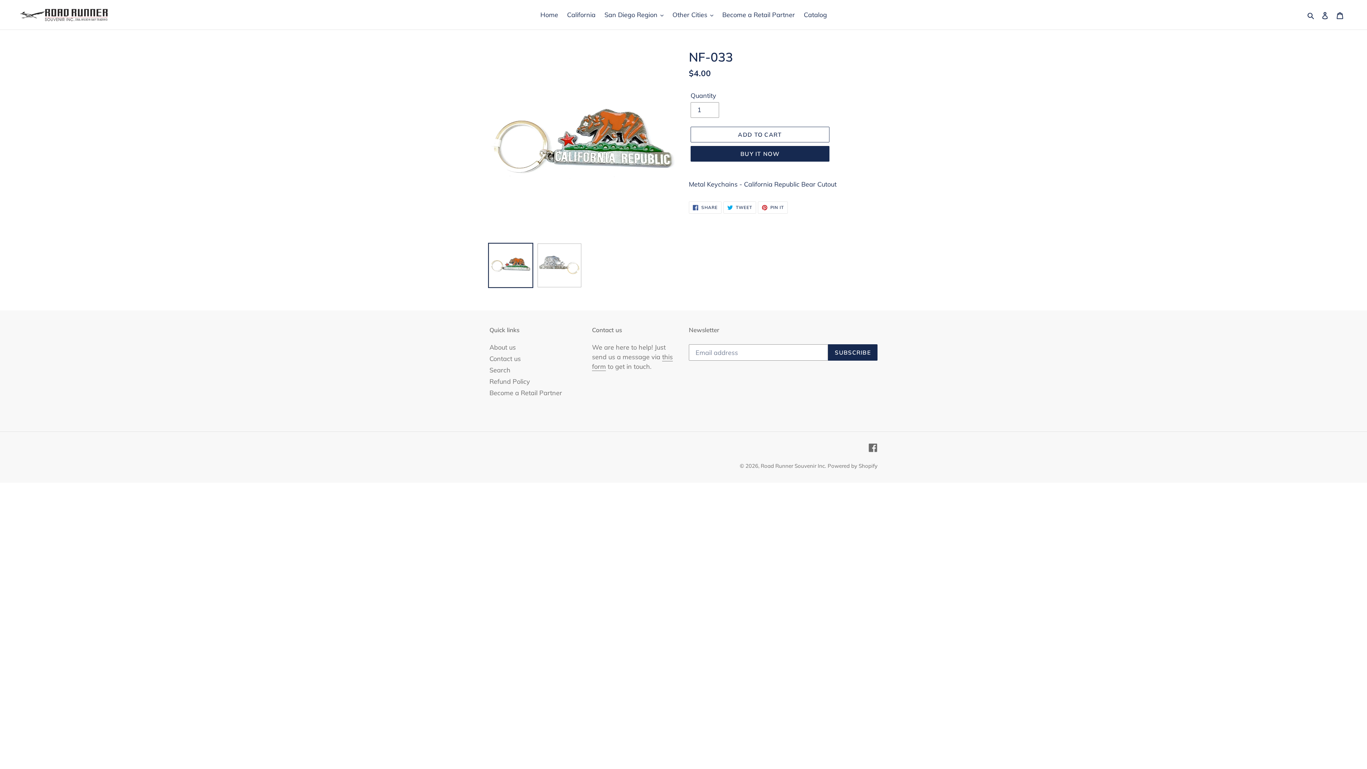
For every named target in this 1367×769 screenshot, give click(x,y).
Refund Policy (509, 381)
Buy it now (760, 153)
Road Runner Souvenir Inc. (793, 465)
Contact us (505, 359)
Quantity (703, 95)
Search (499, 370)
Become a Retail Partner (525, 393)
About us (502, 347)
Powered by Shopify (853, 465)
